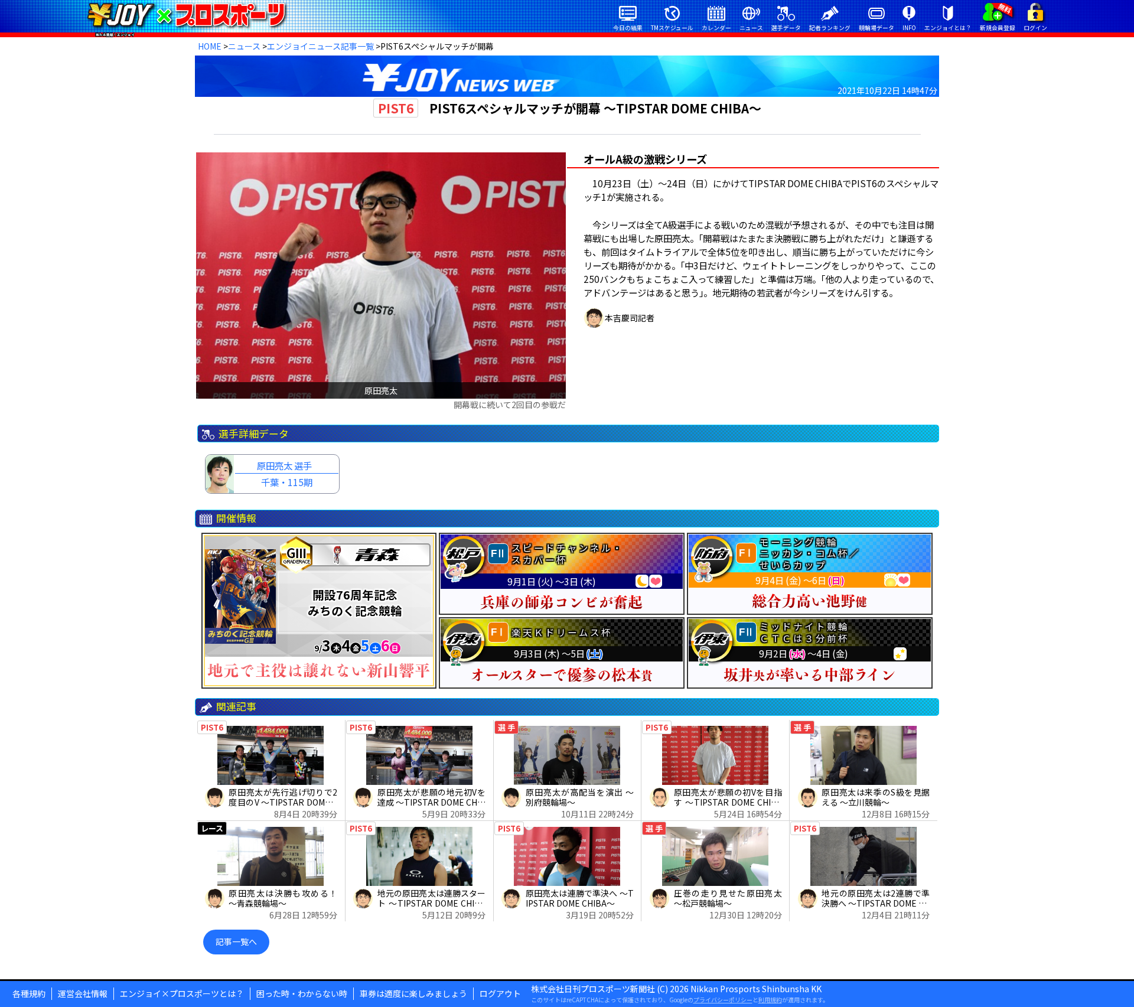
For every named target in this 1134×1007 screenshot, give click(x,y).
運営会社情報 (82, 993)
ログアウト (500, 993)
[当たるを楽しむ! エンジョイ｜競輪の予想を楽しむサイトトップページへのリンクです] (186, 15)
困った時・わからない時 (301, 993)
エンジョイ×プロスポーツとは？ (182, 993)
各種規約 (28, 993)
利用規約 (770, 999)
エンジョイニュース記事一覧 (320, 46)
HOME (209, 46)
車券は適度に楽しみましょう (413, 993)
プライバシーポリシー (722, 999)
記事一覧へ (236, 941)
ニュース (244, 46)
